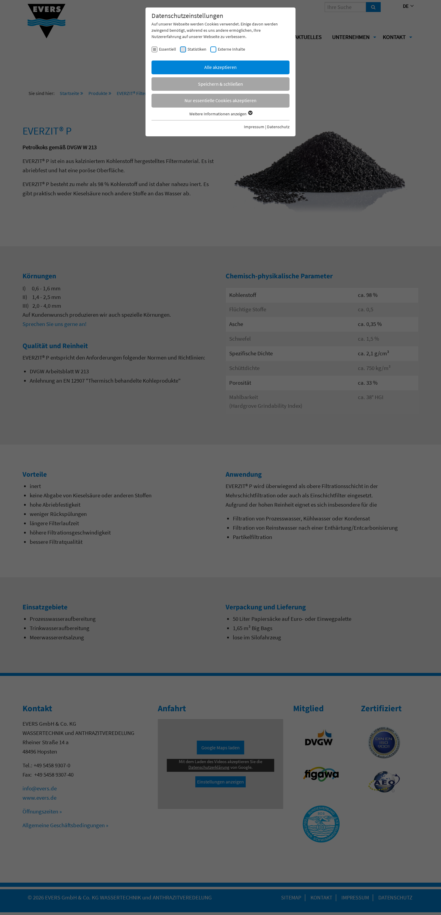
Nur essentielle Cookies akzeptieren (220, 100)
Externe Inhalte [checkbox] (231, 49)
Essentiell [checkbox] (167, 49)
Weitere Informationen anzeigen (218, 114)
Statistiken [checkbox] (197, 49)
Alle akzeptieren (220, 67)
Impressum (254, 126)
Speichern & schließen (220, 84)
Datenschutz (278, 126)
